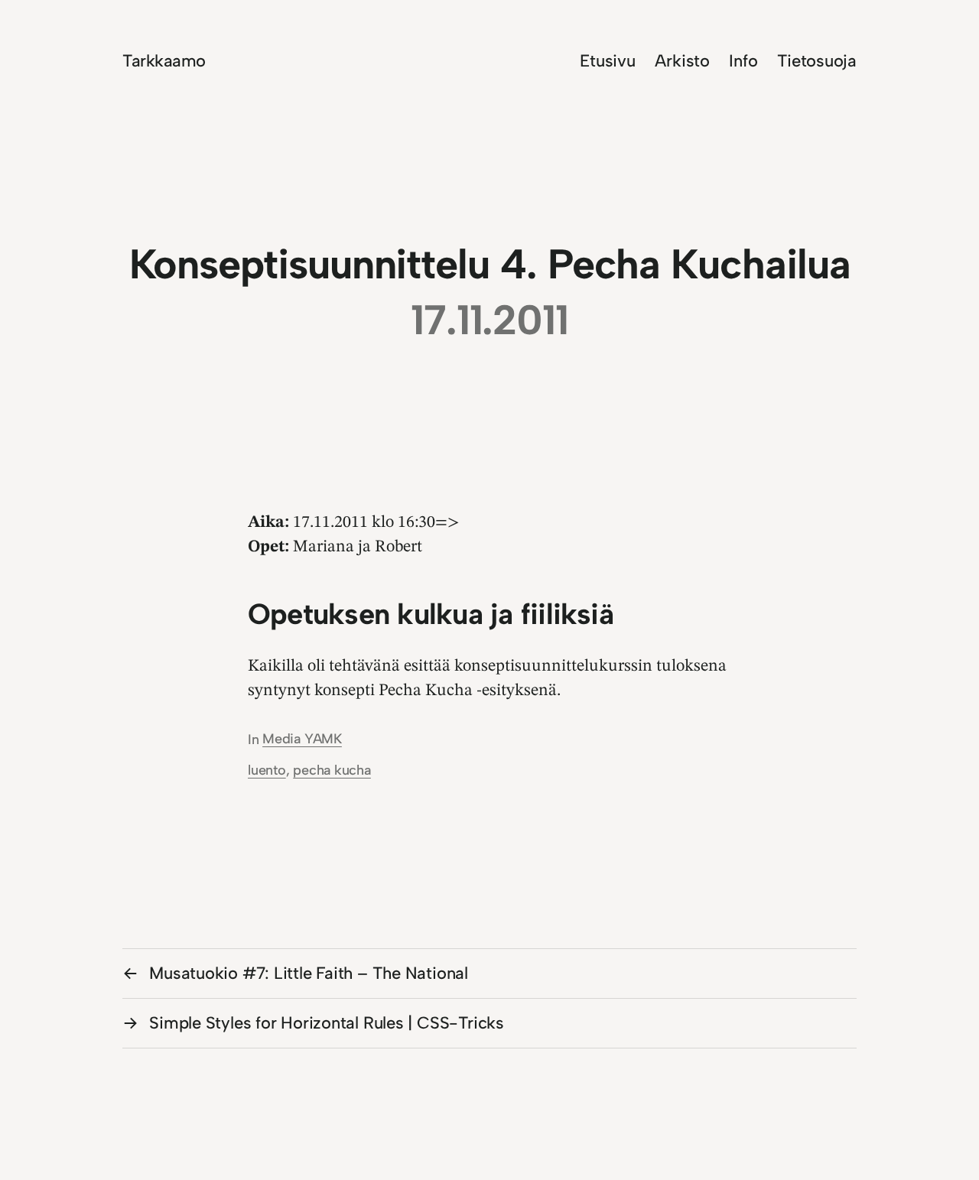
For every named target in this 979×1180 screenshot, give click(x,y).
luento (267, 770)
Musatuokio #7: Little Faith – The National (308, 973)
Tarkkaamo (164, 60)
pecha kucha (332, 770)
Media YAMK (302, 738)
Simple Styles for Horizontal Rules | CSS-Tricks (326, 1023)
